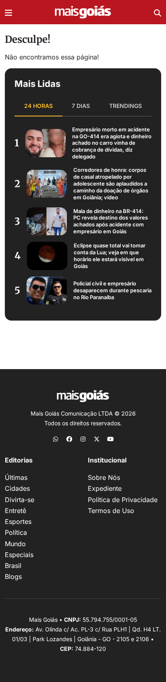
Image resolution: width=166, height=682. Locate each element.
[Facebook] (69, 439)
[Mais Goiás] (83, 12)
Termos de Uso (111, 511)
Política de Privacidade (123, 500)
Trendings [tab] (125, 105)
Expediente (105, 488)
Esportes (18, 521)
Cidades (17, 488)
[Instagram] (83, 439)
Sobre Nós (104, 477)
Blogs (13, 576)
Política (16, 532)
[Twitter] (96, 439)
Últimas (16, 477)
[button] (8, 12)
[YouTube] (110, 439)
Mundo (15, 544)
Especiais (19, 555)
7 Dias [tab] (81, 105)
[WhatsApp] (55, 439)
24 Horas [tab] (38, 105)
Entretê (15, 511)
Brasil (13, 566)
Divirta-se (19, 500)
